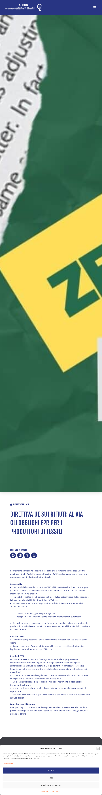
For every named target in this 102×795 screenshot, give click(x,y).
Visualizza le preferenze (51, 785)
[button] (98, 748)
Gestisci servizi (8, 763)
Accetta (51, 770)
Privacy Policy (55, 791)
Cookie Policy (45, 791)
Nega (51, 777)
